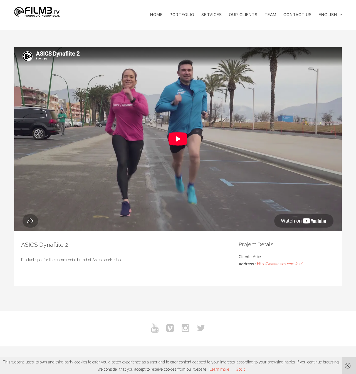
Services (211, 15)
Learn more (219, 369)
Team (270, 15)
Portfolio (182, 15)
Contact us (297, 15)
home (156, 15)
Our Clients (243, 15)
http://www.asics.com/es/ (280, 264)
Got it (240, 369)
